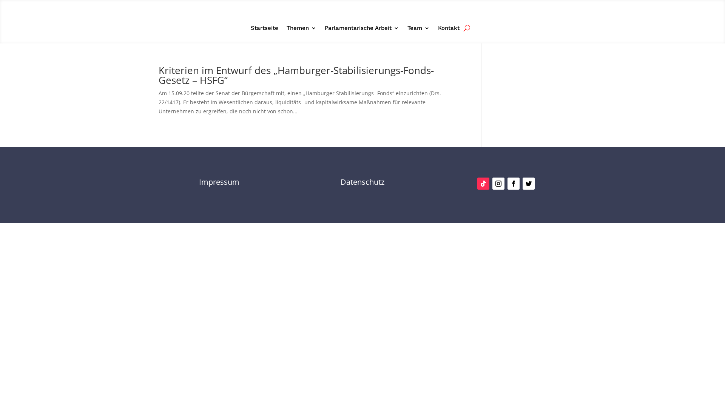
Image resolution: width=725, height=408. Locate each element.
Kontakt (449, 28)
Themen (298, 28)
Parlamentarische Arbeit (358, 28)
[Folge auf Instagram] (498, 184)
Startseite (264, 28)
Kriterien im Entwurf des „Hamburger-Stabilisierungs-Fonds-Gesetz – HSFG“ (296, 75)
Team (414, 28)
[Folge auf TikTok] (483, 184)
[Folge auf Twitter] (529, 184)
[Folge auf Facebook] (514, 184)
